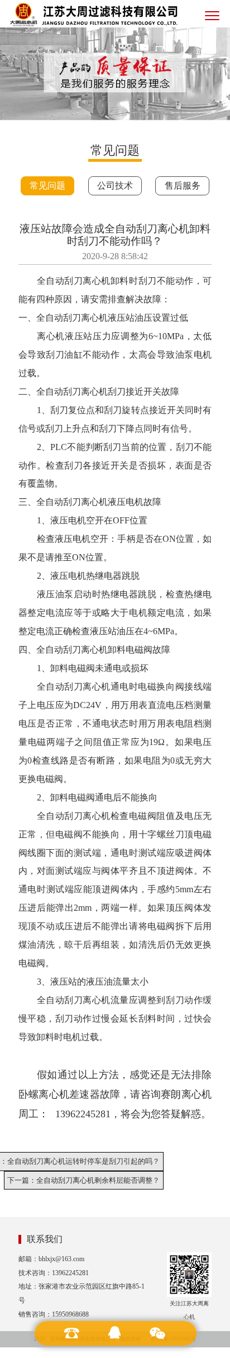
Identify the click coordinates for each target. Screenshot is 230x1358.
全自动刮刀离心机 (72, 502)
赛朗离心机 (186, 1094)
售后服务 (182, 185)
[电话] (72, 1333)
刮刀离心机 (85, 649)
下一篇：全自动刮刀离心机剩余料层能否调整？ (83, 1180)
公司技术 (115, 185)
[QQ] (115, 1333)
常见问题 (47, 185)
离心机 (97, 280)
